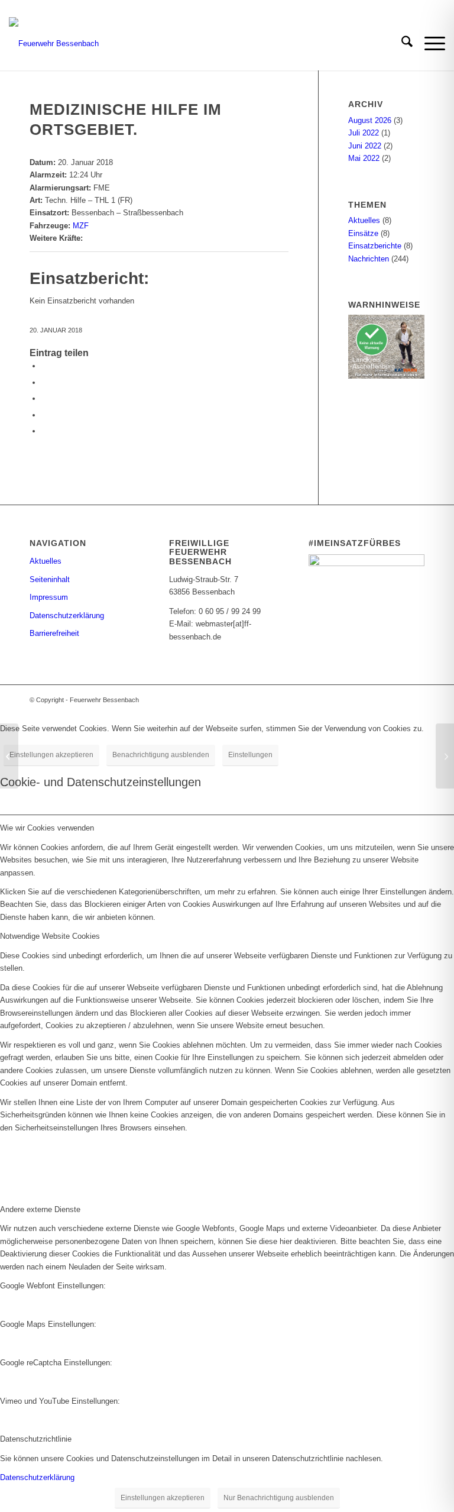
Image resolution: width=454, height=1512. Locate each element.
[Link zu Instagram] (398, 700)
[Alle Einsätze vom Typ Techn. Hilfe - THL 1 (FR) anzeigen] (138, 200)
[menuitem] (401, 43)
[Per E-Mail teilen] (44, 415)
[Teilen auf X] (44, 382)
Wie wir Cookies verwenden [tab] (47, 827)
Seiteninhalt (50, 579)
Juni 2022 (364, 145)
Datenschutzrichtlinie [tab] (36, 1439)
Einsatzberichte (374, 245)
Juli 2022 (363, 132)
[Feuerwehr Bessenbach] (54, 43)
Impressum (49, 597)
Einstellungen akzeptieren (51, 755)
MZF (81, 225)
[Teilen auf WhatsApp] (44, 398)
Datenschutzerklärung (67, 615)
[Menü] (429, 43)
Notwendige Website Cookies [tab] (50, 936)
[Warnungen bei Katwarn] (386, 375)
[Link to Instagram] (44, 431)
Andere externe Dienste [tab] (40, 1209)
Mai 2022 (364, 158)
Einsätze (363, 233)
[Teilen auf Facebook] (44, 365)
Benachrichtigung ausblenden (160, 755)
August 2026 (369, 120)
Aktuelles (364, 220)
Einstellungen (250, 755)
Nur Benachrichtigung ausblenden (278, 1498)
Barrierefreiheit (54, 633)
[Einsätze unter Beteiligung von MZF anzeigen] (94, 226)
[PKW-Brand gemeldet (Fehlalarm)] (9, 756)
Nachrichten (368, 258)
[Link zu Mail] (415, 700)
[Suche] (401, 43)
